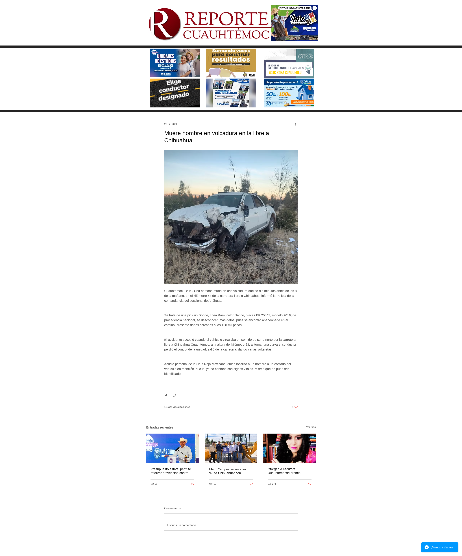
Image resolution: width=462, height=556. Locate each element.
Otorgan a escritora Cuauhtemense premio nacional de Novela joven (286, 471)
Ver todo (311, 426)
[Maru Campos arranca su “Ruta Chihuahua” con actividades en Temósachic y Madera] (231, 448)
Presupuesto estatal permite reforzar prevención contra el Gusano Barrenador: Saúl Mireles (171, 471)
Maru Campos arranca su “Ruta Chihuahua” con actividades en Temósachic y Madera (229, 471)
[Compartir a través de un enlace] (174, 395)
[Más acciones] (295, 124)
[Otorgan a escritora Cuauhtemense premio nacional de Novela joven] (289, 448)
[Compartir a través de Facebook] (166, 395)
